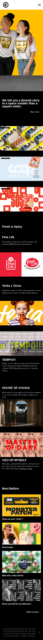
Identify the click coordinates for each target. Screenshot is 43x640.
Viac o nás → (35, 112)
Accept (24, 636)
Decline (31, 636)
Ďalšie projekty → (34, 612)
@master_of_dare (26, 468)
